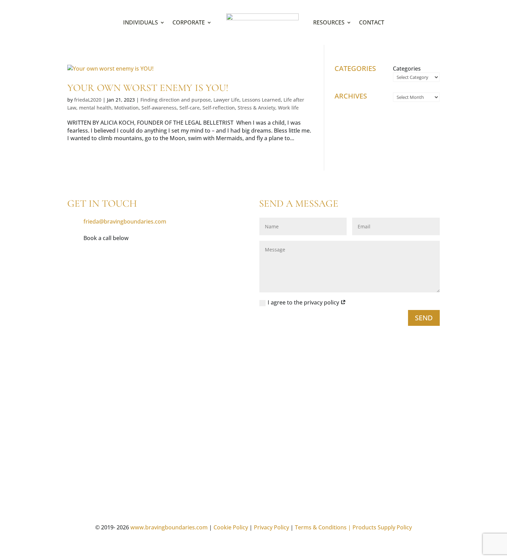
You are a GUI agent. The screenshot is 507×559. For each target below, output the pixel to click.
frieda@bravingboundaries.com (124, 221)
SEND (424, 317)
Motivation (126, 107)
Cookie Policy (230, 527)
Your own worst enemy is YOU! (147, 88)
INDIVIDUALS (140, 22)
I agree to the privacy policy (304, 302)
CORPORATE (188, 22)
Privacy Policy (271, 527)
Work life (288, 107)
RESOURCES (329, 22)
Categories (407, 68)
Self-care (189, 107)
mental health (95, 107)
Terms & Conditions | (323, 527)
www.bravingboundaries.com (169, 527)
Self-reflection (218, 107)
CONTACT (371, 22)
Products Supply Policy (382, 527)
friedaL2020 (87, 99)
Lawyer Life (226, 99)
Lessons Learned (261, 99)
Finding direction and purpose (175, 99)
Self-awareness (159, 107)
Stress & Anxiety (256, 107)
